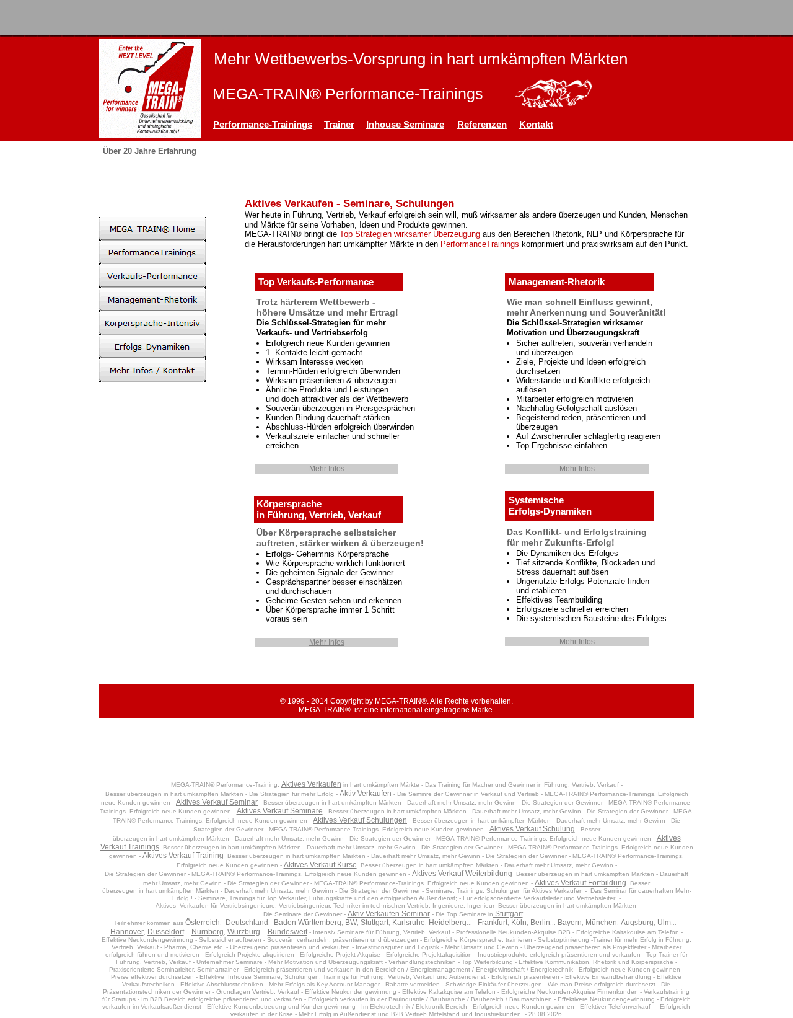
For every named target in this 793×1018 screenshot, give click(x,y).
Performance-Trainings (262, 124)
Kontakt (536, 124)
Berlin (540, 922)
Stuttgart (508, 914)
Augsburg (637, 922)
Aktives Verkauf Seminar (217, 802)
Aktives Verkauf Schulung (532, 829)
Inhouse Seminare (405, 124)
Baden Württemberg (307, 922)
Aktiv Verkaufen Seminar (389, 914)
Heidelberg (448, 922)
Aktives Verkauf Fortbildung (580, 883)
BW (351, 922)
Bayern (570, 922)
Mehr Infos (326, 468)
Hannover (127, 931)
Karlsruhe (408, 922)
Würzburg (243, 931)
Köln (519, 922)
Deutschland (247, 922)
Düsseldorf (165, 931)
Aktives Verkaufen (311, 784)
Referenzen (482, 124)
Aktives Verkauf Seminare (280, 811)
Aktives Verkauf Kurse (320, 865)
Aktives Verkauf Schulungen (360, 820)
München (601, 922)
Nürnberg (207, 931)
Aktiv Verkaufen (366, 793)
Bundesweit (287, 931)
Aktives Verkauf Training (183, 855)
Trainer (339, 124)
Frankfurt (492, 922)
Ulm (664, 922)
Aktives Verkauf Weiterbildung (462, 873)
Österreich (202, 922)
